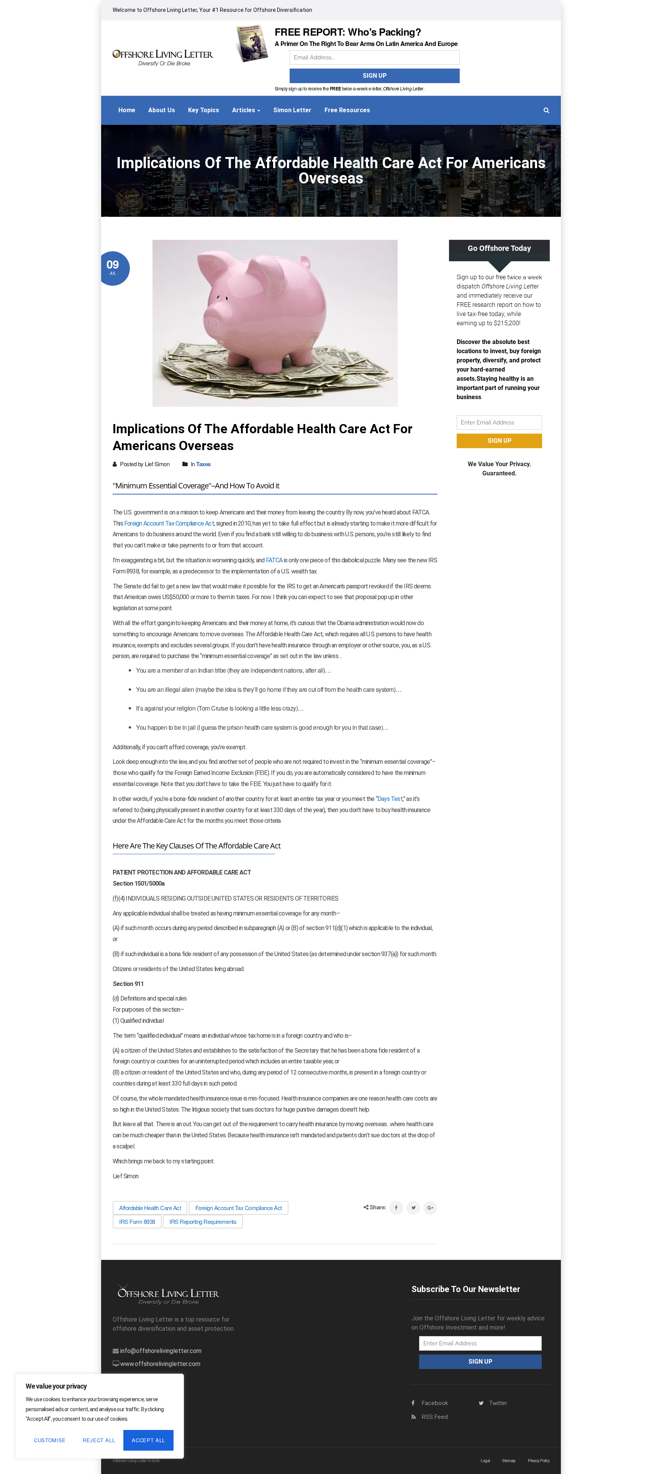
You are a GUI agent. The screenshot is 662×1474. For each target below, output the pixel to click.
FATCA (274, 560)
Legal (485, 1460)
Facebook (435, 1403)
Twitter (498, 1403)
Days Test (390, 799)
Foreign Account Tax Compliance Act (169, 523)
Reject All (99, 1440)
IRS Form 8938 (137, 1221)
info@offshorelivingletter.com (161, 1350)
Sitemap (509, 1460)
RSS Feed (435, 1416)
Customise (50, 1440)
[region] (99, 1416)
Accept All (148, 1440)
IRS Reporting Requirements (202, 1221)
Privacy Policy (538, 1460)
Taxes (203, 464)
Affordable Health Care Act (150, 1208)
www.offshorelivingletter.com (160, 1364)
